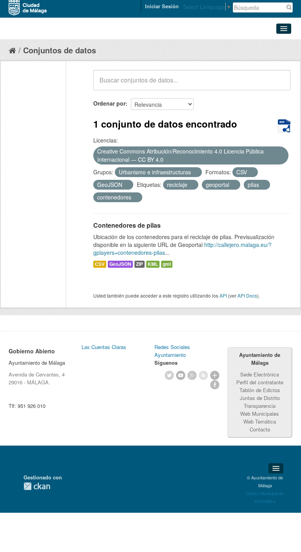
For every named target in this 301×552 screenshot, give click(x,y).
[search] (279, 84)
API (223, 295)
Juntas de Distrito (260, 398)
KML (153, 264)
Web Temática (259, 421)
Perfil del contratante (259, 382)
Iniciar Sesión (162, 6)
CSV (100, 264)
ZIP (139, 264)
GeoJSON (120, 264)
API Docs (247, 295)
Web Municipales (259, 413)
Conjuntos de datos (59, 50)
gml (167, 264)
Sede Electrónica (259, 374)
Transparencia (260, 405)
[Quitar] (167, 160)
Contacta (260, 429)
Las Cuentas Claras (104, 347)
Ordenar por (109, 103)
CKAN (37, 486)
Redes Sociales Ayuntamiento (172, 350)
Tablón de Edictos (259, 390)
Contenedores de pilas (127, 225)
